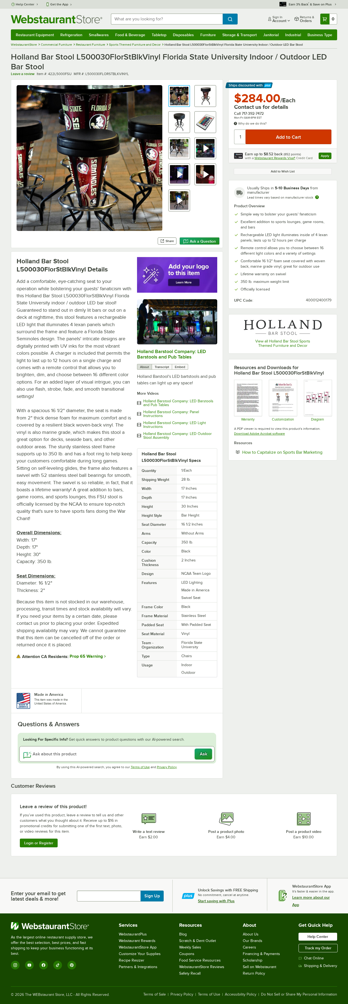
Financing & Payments (261, 954)
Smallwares (99, 35)
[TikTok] (57, 965)
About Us (251, 934)
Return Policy (254, 973)
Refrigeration (71, 35)
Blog (183, 934)
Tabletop (159, 35)
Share (170, 241)
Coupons (186, 954)
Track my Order (318, 948)
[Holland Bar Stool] (282, 327)
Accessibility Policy (240, 994)
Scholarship (252, 960)
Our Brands (252, 941)
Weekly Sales (190, 947)
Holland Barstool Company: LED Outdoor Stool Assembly (177, 436)
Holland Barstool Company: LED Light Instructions (174, 425)
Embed (180, 367)
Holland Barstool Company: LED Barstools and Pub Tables (171, 354)
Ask (203, 754)
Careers (249, 947)
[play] (177, 321)
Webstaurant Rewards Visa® (274, 158)
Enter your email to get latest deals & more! (38, 896)
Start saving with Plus (216, 901)
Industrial (293, 35)
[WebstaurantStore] (55, 926)
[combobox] (167, 19)
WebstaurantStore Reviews (201, 967)
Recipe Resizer (131, 960)
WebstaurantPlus (133, 934)
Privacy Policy (167, 767)
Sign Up (152, 896)
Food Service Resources (200, 960)
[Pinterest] (71, 965)
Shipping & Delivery (320, 966)
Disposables (183, 35)
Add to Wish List (283, 171)
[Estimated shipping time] (317, 197)
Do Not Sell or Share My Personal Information (299, 994)
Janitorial (271, 35)
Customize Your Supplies (140, 954)
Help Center (25, 4)
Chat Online (314, 958)
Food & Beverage (130, 35)
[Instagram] (15, 965)
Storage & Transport (239, 35)
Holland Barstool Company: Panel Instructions (171, 414)
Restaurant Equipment (35, 35)
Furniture (208, 35)
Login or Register (38, 843)
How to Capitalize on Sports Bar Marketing (286, 452)
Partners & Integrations (138, 967)
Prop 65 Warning (86, 656)
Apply (326, 156)
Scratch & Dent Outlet (197, 941)
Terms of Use (140, 767)
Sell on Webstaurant (259, 967)
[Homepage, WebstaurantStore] (56, 19)
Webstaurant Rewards (137, 941)
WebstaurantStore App (138, 947)
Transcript (162, 367)
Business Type (319, 35)
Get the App (59, 4)
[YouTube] (29, 965)
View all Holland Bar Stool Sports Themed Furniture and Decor (282, 343)
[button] (179, 96)
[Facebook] (43, 965)
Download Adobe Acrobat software (259, 433)
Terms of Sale (154, 994)
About (144, 367)
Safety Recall (190, 973)
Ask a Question (203, 241)
